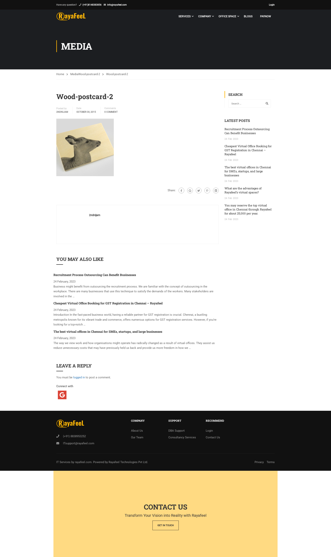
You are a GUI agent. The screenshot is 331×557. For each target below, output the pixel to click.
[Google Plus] (190, 190)
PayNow (265, 16)
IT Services (63, 462)
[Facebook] (181, 190)
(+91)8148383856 (92, 4)
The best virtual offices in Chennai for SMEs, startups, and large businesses (107, 331)
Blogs (248, 16)
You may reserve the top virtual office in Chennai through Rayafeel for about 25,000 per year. (248, 209)
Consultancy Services (182, 437)
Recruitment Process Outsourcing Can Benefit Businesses (94, 275)
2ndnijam (62, 112)
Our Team (137, 437)
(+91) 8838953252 (74, 436)
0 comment (111, 112)
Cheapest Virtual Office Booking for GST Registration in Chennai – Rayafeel (108, 303)
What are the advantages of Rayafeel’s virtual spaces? (242, 190)
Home (60, 74)
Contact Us (213, 437)
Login (272, 4)
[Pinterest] (207, 190)
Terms (271, 462)
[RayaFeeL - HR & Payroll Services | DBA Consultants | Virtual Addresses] (71, 16)
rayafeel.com (83, 462)
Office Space (227, 16)
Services (185, 16)
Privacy (259, 462)
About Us (137, 430)
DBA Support (176, 430)
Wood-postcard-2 (89, 74)
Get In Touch (165, 525)
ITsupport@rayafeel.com (78, 443)
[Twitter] (199, 190)
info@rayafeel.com (117, 4)
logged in (79, 377)
